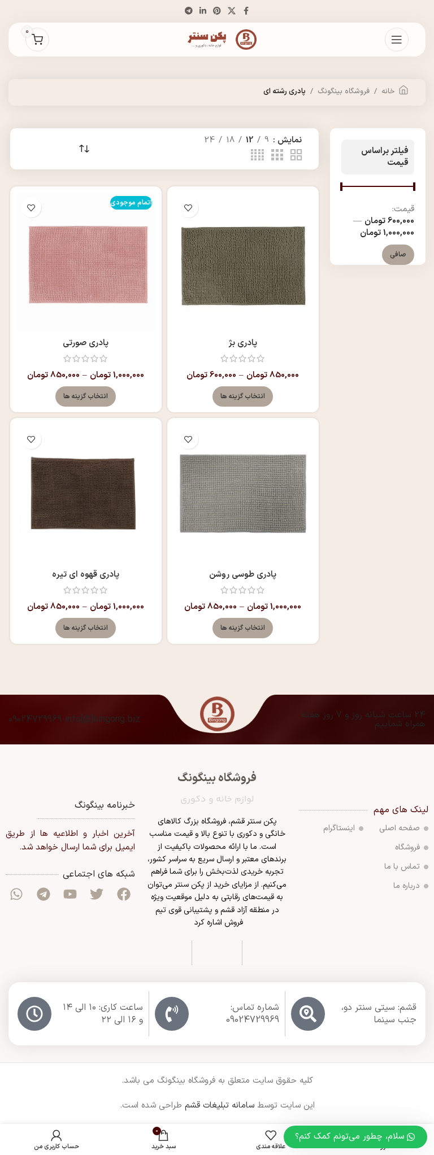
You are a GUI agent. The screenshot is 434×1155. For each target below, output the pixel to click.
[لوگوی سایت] (217, 39)
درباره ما (406, 886)
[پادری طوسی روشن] (243, 494)
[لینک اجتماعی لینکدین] (203, 11)
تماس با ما (402, 867)
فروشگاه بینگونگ (344, 91)
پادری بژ (242, 343)
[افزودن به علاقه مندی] (188, 207)
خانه (388, 91)
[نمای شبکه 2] (296, 155)
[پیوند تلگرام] (188, 11)
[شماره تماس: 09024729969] (172, 1014)
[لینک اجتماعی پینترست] (217, 11)
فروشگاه (407, 847)
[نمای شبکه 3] (277, 155)
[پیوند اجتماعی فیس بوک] (246, 11)
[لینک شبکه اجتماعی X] (231, 11)
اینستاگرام (339, 828)
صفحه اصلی (399, 828)
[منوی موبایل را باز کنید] (396, 39)
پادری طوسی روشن (242, 574)
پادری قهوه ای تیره (85, 574)
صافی (398, 255)
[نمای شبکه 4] (257, 155)
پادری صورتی (85, 343)
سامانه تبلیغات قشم (219, 1105)
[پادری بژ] (243, 262)
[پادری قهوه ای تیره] (86, 494)
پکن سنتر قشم (254, 821)
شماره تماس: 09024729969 (252, 1014)
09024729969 (35, 719)
